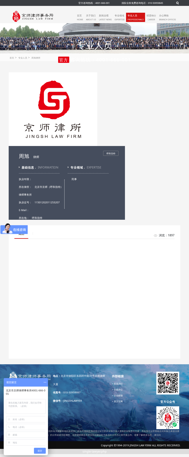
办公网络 (167, 17)
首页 (80, 17)
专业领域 (120, 17)
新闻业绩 (105, 17)
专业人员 (136, 17)
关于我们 (91, 17)
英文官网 (118, 401)
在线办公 (118, 389)
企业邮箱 (118, 395)
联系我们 (118, 383)
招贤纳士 (151, 17)
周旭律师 (35, 57)
